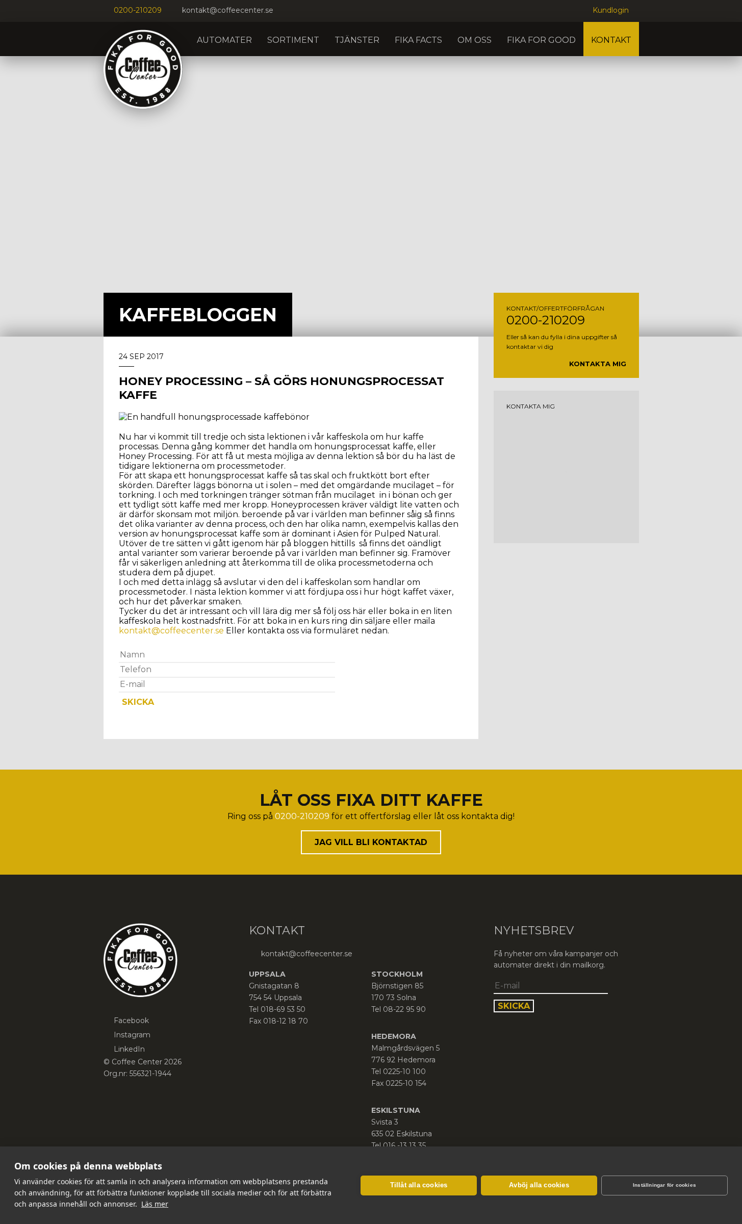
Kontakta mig (597, 364)
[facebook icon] (289, 11)
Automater (224, 40)
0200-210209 (138, 10)
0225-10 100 (404, 1071)
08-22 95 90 (404, 1009)
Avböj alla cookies (539, 1185)
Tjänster (357, 40)
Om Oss (474, 40)
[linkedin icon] (314, 11)
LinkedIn (129, 1049)
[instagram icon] (301, 11)
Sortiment (293, 40)
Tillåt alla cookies (419, 1185)
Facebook (131, 1020)
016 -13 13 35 (404, 1145)
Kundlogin (611, 10)
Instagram (132, 1034)
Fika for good (541, 40)
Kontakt (611, 40)
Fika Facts (418, 40)
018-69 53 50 (283, 1009)
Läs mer (154, 1204)
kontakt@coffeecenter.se (227, 10)
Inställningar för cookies (664, 1185)
